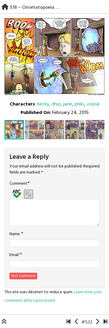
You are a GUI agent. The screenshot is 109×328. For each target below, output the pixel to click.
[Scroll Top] (4, 322)
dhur (56, 104)
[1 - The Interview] (68, 322)
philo (79, 104)
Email (14, 255)
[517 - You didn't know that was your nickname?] (76, 322)
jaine (67, 104)
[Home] (5, 7)
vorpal (93, 104)
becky (43, 104)
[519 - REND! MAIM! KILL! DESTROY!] (97, 322)
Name (14, 234)
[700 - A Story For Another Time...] (105, 322)
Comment (18, 184)
